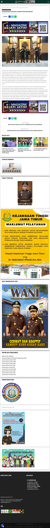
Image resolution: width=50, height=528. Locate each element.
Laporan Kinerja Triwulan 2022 (8, 367)
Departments (20, 526)
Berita (6, 9)
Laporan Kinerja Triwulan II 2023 (9, 363)
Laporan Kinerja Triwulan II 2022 (9, 370)
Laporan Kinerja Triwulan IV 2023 (9, 359)
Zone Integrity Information (29, 526)
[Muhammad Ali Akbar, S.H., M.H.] (30, 204)
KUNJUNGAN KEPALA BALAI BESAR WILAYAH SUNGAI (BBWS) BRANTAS (25, 131)
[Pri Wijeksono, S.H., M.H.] (25, 204)
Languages (40, 526)
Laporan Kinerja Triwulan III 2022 (9, 369)
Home (8, 526)
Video (36, 526)
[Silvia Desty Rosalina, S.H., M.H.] (21, 204)
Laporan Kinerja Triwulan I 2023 (8, 365)
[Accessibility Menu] (2, 526)
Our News (15, 526)
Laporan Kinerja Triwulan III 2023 (9, 361)
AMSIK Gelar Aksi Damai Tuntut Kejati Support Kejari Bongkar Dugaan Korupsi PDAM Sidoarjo (8, 151)
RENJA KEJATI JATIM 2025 (7, 356)
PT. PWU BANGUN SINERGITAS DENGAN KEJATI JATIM (40, 149)
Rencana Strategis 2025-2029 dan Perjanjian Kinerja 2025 (14, 358)
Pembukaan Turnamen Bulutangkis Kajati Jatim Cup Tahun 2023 (24, 150)
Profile (11, 526)
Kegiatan (9, 9)
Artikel (3, 9)
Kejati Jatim (6, 13)
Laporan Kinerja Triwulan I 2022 (8, 372)
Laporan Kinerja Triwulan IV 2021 (9, 374)
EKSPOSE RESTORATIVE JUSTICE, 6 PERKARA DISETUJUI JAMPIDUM (25, 125)
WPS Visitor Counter (35, 489)
